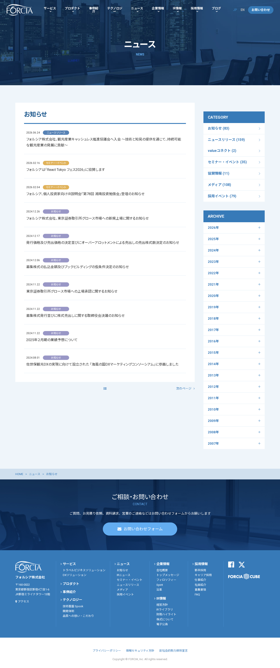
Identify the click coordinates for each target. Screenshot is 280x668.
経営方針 (162, 604)
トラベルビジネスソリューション (84, 570)
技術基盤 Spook (73, 606)
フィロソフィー (166, 579)
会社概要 (162, 570)
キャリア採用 (203, 575)
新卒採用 (200, 570)
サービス (50, 8)
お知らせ (122, 570)
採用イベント (125, 594)
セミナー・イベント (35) (227, 162)
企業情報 (158, 8)
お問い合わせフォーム (143, 529)
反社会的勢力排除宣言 (173, 650)
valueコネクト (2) (222, 151)
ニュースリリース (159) (226, 140)
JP (235, 10)
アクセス (23, 601)
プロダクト (72, 8)
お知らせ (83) (218, 128)
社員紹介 (200, 584)
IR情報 (177, 8)
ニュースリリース (128, 584)
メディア (122, 589)
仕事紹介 (200, 579)
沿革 (159, 589)
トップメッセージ (167, 575)
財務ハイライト (166, 614)
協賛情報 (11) (218, 173)
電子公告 (162, 624)
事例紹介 (93, 10)
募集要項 (200, 589)
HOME (19, 474)
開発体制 (68, 611)
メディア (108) (219, 185)
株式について (164, 619)
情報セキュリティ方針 (140, 650)
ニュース (137, 8)
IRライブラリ (164, 609)
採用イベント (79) (222, 196)
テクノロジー (114, 10)
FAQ (197, 594)
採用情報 (197, 8)
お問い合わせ (261, 10)
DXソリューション (74, 575)
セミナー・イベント (129, 579)
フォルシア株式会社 (20, 10)
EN (243, 10)
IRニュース (123, 575)
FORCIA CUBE (244, 576)
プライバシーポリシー (107, 650)
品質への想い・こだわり (78, 616)
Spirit (159, 584)
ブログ (216, 8)
